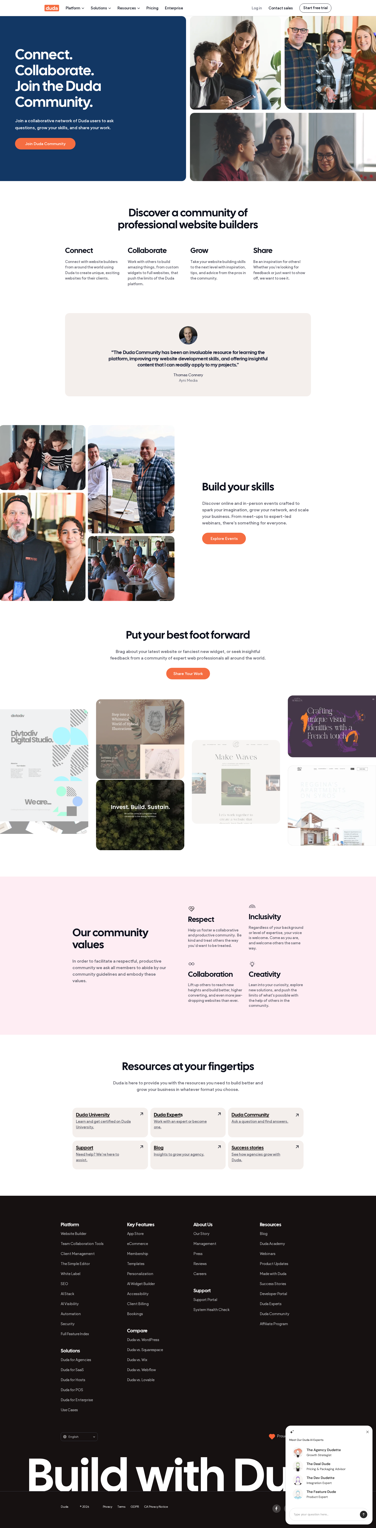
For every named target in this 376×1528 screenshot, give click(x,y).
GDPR (135, 1507)
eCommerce (137, 1243)
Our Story (201, 1233)
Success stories (248, 1148)
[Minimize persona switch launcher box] (367, 1432)
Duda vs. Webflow (141, 1370)
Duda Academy (272, 1243)
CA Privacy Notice (156, 1507)
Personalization (140, 1274)
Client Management (78, 1254)
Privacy (107, 1507)
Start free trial (315, 8)
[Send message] (363, 1514)
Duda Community (250, 1115)
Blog (158, 1148)
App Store (135, 1233)
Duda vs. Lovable (140, 1380)
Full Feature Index (75, 1334)
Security (68, 1324)
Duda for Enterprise (77, 1400)
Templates (135, 1264)
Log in (257, 8)
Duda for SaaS (72, 1370)
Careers (199, 1274)
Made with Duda (273, 1274)
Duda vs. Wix (137, 1360)
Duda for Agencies (76, 1360)
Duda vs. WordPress (143, 1340)
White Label (70, 1274)
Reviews (200, 1264)
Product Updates (274, 1264)
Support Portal (205, 1299)
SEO (64, 1284)
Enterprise (174, 8)
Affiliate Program (274, 1324)
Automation (71, 1314)
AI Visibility (70, 1304)
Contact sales (281, 8)
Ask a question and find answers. (260, 1121)
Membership (137, 1254)
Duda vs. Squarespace (145, 1350)
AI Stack (67, 1294)
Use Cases (69, 1410)
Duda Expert (167, 1115)
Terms (121, 1507)
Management (204, 1243)
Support (84, 1148)
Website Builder (73, 1233)
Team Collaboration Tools (82, 1243)
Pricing (152, 8)
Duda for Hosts (73, 1380)
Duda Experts (271, 1304)
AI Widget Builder (141, 1284)
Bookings (135, 1314)
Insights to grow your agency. (179, 1154)
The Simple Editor (75, 1264)
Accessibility (138, 1294)
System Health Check (211, 1310)
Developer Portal (273, 1294)
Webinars (267, 1254)
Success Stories (273, 1284)
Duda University (93, 1115)
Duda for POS (72, 1390)
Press (198, 1254)
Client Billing (138, 1304)
